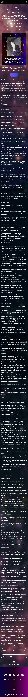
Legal (14, 689)
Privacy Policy (14, 686)
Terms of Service (14, 687)
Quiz (14, 75)
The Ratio (3, 544)
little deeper (7, 198)
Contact (14, 684)
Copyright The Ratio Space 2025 (14, 695)
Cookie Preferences (14, 691)
